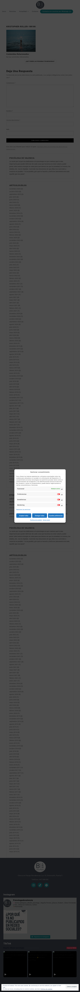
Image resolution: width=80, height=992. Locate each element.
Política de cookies (36, 520)
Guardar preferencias (56, 515)
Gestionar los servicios (23, 509)
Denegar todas (39, 515)
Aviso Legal (46, 520)
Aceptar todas (23, 515)
